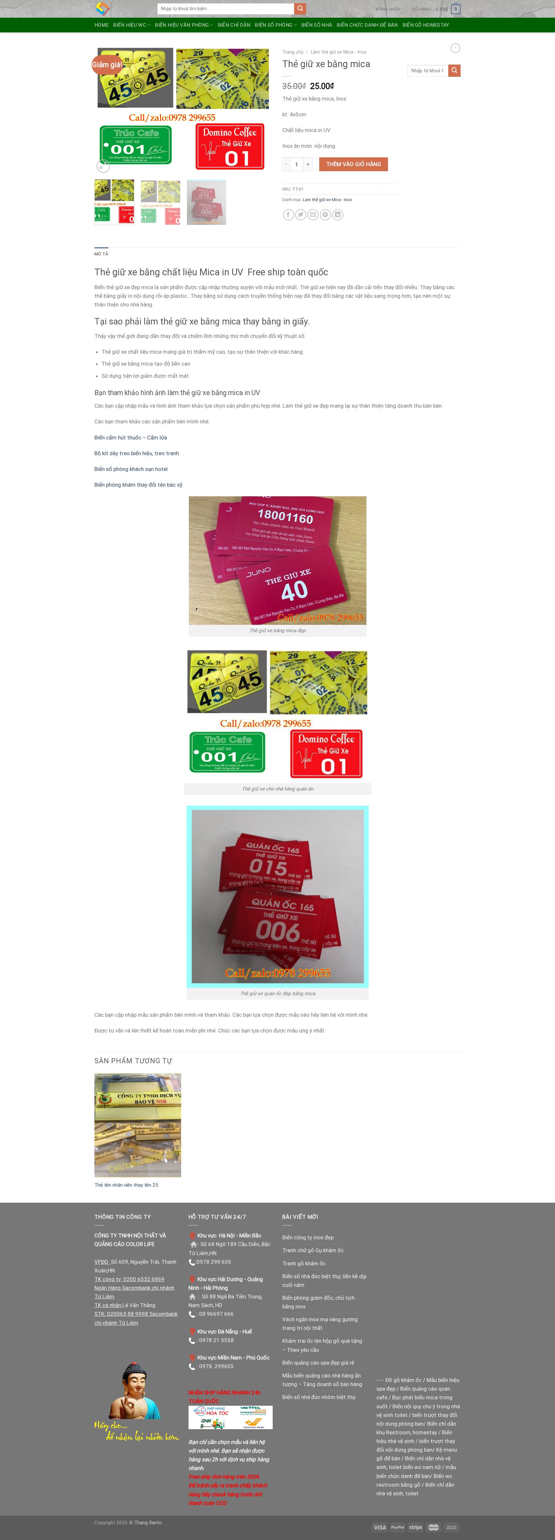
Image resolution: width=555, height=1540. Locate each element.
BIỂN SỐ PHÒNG (273, 25)
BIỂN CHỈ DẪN (234, 25)
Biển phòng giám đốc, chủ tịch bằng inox (318, 1302)
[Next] (261, 110)
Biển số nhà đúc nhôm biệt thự (319, 1397)
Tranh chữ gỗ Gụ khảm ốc (313, 1250)
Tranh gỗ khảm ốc (304, 1263)
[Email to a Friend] (313, 214)
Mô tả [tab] (101, 253)
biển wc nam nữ (422, 1467)
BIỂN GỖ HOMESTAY (425, 25)
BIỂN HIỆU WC (129, 25)
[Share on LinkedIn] (337, 214)
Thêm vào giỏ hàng (353, 164)
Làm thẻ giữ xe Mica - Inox (338, 52)
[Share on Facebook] (288, 214)
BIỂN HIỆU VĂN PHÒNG (182, 25)
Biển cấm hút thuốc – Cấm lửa (130, 437)
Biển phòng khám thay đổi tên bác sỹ (138, 485)
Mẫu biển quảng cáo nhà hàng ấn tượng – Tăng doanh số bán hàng (322, 1379)
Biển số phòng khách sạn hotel (131, 469)
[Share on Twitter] (300, 214)
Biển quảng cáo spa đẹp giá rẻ (318, 1362)
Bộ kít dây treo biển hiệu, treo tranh (136, 453)
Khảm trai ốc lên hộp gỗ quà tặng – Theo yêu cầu (322, 1345)
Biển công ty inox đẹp (308, 1237)
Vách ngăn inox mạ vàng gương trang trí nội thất (320, 1323)
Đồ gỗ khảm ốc (403, 1380)
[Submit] (300, 9)
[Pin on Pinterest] (325, 214)
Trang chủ (293, 52)
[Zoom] (103, 166)
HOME (101, 25)
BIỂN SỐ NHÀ (316, 25)
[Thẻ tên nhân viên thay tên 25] (137, 1125)
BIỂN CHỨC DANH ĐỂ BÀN (367, 25)
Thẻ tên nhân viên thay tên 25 (126, 1185)
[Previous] (106, 110)
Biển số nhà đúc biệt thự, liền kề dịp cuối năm (324, 1280)
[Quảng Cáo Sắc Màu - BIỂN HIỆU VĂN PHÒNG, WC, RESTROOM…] (121, 9)
